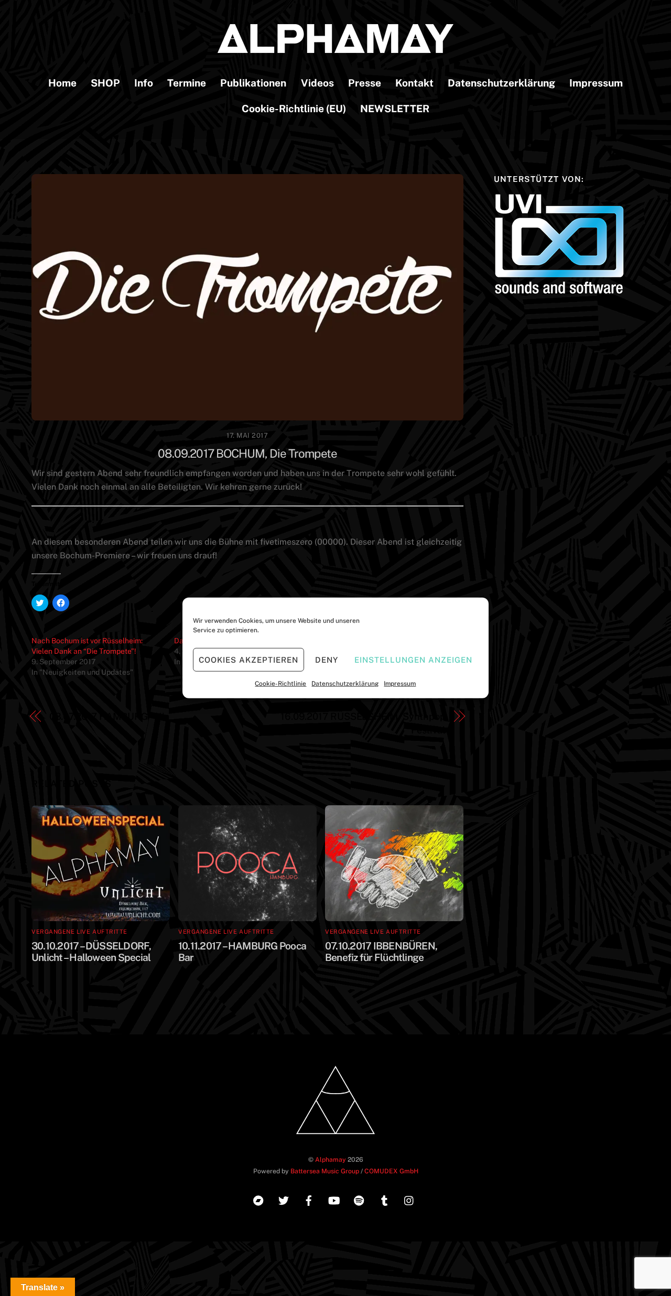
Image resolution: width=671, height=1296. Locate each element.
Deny (326, 659)
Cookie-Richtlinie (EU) (294, 108)
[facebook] (308, 1199)
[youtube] (333, 1199)
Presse (364, 83)
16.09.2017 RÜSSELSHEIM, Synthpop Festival (363, 723)
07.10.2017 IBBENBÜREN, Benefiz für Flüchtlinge (381, 951)
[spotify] (359, 1199)
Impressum (400, 683)
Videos (317, 83)
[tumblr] (384, 1199)
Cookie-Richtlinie (280, 683)
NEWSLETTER (394, 108)
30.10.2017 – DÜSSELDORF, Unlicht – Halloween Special (91, 951)
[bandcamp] (258, 1199)
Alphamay (330, 1159)
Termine (186, 83)
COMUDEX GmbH (391, 1171)
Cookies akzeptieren (248, 659)
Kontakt (414, 83)
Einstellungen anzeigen (413, 659)
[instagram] (409, 1199)
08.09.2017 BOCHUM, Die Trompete (247, 453)
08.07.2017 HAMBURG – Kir (108, 716)
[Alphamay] (335, 47)
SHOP (105, 83)
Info (143, 83)
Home (62, 83)
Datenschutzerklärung (344, 683)
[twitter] (283, 1199)
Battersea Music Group (324, 1171)
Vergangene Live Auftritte (79, 931)
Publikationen (253, 83)
